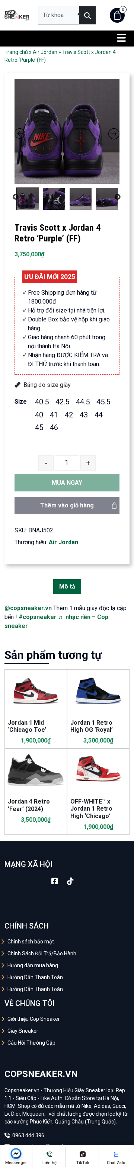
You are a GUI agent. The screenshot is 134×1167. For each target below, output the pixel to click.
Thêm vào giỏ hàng (67, 505)
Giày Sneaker (22, 1031)
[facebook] (54, 881)
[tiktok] (70, 881)
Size (21, 401)
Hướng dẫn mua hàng (32, 965)
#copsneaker (38, 617)
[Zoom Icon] (67, 131)
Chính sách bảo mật (30, 942)
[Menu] (121, 39)
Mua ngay (67, 482)
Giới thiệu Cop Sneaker (33, 1019)
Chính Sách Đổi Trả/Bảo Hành (41, 953)
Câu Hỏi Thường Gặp (31, 1043)
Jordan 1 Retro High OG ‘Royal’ (91, 726)
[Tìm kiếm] (87, 15)
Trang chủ (16, 52)
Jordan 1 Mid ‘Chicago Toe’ (27, 726)
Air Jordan (45, 52)
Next (117, 197)
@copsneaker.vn (28, 608)
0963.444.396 (27, 1135)
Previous (15, 197)
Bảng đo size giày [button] (47, 384)
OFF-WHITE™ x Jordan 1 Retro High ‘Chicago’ (91, 808)
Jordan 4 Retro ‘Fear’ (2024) (29, 805)
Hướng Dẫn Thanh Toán (35, 977)
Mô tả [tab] (67, 586)
